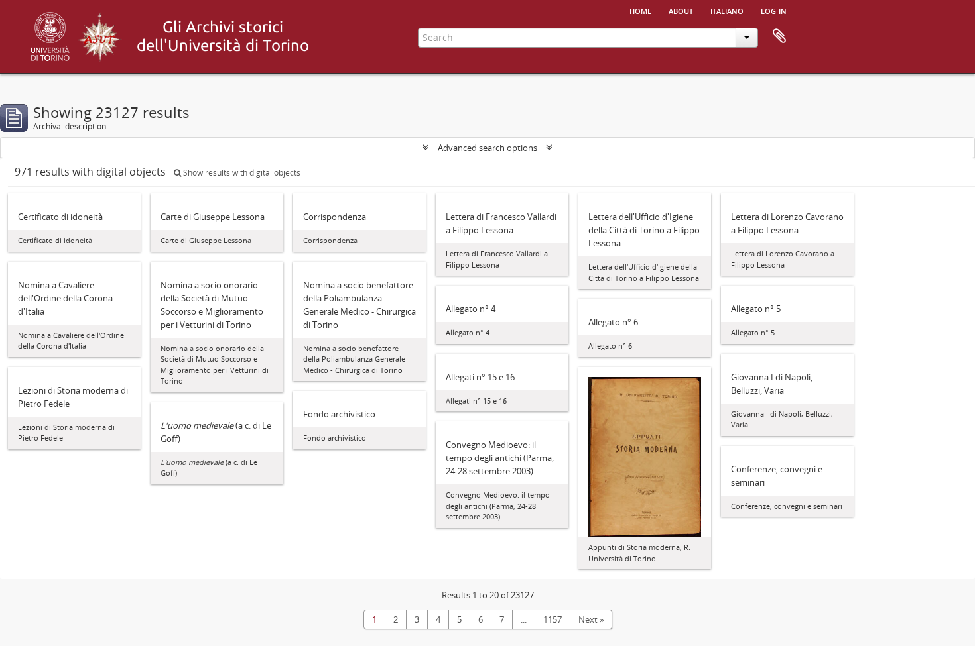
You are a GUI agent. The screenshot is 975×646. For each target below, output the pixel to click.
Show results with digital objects (240, 172)
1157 (552, 619)
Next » (591, 619)
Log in (774, 10)
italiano (727, 10)
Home (640, 10)
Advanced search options (487, 148)
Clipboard (779, 36)
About (681, 10)
